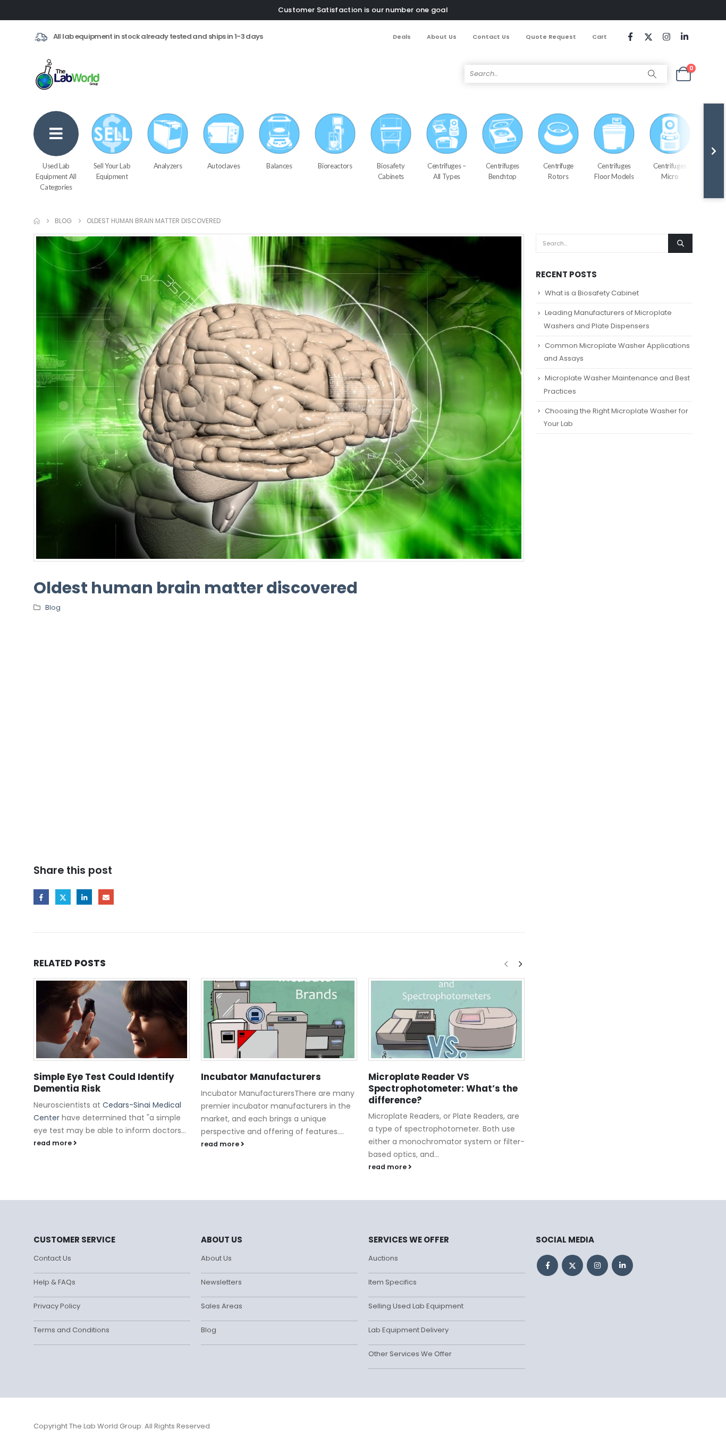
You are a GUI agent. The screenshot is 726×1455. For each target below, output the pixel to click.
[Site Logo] (68, 73)
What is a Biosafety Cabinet (592, 293)
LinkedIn (84, 897)
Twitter (63, 897)
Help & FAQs (54, 1282)
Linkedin (622, 1265)
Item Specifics (392, 1282)
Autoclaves (223, 165)
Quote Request (551, 36)
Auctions (383, 1258)
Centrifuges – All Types (446, 171)
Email (106, 897)
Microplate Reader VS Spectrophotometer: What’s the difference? (443, 1088)
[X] (648, 36)
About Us (442, 36)
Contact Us (491, 36)
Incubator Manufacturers (261, 1076)
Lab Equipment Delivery (408, 1330)
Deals (402, 36)
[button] (520, 964)
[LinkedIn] (684, 36)
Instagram (597, 1265)
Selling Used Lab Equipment (415, 1306)
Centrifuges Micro (670, 171)
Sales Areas (221, 1306)
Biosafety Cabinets (390, 171)
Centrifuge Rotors (558, 171)
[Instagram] (666, 36)
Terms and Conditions (71, 1330)
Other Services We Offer (410, 1354)
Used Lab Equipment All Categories (56, 176)
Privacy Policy (56, 1306)
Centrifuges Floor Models (614, 171)
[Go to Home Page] (36, 221)
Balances (279, 165)
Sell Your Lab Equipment (112, 171)
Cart (599, 36)
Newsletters (221, 1282)
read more (53, 1142)
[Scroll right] (713, 151)
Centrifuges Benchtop (502, 171)
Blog (53, 607)
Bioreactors (335, 165)
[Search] (652, 74)
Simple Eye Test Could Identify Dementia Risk (103, 1082)
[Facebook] (630, 36)
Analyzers (168, 165)
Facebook (41, 897)
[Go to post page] (111, 1019)
